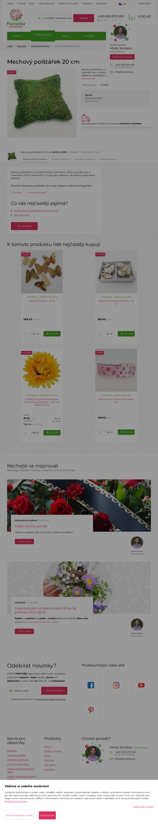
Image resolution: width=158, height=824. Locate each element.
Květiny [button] (17, 36)
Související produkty (84, 159)
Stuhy (47, 755)
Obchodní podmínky (18, 759)
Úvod (10, 3)
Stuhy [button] (65, 36)
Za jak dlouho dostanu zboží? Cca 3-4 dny (36, 210)
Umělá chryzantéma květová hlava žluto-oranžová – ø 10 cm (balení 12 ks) (42, 402)
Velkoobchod (46, 3)
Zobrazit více (88, 78)
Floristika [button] (89, 36)
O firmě (21, 3)
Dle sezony (50, 764)
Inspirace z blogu (107, 159)
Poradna (87, 3)
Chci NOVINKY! (54, 690)
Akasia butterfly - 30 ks (42, 300)
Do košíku (54, 333)
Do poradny (24, 225)
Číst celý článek (24, 541)
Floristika (21, 46)
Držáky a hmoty (53, 751)
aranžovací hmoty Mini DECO (42, 622)
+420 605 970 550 (110, 17)
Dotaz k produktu (60, 159)
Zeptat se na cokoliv (122, 57)
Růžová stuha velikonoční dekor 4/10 (116, 400)
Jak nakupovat (22, 215)
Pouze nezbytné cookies (19, 815)
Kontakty (101, 3)
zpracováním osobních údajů (51, 699)
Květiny (48, 746)
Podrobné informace (16, 801)
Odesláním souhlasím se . (38, 699)
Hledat (83, 18)
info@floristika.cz (124, 72)
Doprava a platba (68, 3)
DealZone (49, 769)
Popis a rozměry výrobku (34, 159)
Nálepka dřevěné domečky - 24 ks (116, 302)
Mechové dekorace (40, 46)
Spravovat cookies (143, 806)
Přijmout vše (47, 815)
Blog (32, 3)
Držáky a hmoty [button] (43, 34)
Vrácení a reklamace (18, 764)
